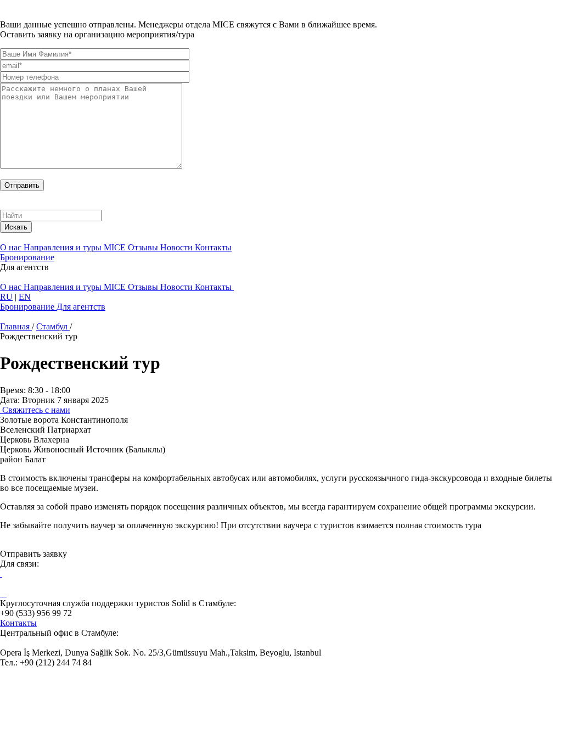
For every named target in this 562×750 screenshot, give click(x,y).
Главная (16, 326)
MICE (116, 247)
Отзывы (144, 247)
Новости (177, 247)
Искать (15, 227)
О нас (12, 247)
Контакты (213, 247)
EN (25, 296)
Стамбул (53, 326)
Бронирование (27, 257)
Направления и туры (64, 247)
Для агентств (81, 306)
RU (6, 296)
